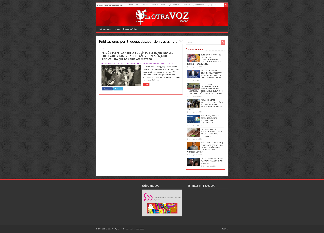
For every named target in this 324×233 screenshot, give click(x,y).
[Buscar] (226, 5)
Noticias (142, 63)
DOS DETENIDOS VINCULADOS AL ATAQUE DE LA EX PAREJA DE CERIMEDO (212, 161)
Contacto (129, 5)
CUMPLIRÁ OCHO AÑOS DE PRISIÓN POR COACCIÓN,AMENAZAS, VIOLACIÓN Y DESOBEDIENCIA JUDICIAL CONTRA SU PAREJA (205, 59)
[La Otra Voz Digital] (162, 16)
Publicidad (186, 5)
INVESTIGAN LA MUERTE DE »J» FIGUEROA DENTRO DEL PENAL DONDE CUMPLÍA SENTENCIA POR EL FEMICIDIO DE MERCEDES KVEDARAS (205, 147)
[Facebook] (211, 4)
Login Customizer (174, 5)
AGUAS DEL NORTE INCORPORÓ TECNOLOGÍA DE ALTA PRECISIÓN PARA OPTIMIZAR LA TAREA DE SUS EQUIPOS (205, 104)
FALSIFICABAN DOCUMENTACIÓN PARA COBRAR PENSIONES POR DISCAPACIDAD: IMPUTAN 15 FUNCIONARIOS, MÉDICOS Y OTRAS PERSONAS (204, 88)
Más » (146, 84)
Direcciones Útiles (142, 5)
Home (163, 5)
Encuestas (154, 5)
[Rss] (209, 4)
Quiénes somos (198, 5)
